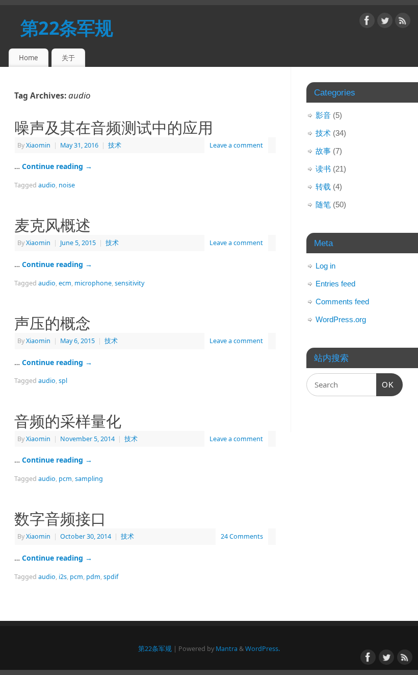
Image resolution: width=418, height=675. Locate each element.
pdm (93, 576)
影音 (323, 115)
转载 (323, 186)
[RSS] (402, 22)
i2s (63, 576)
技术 (114, 145)
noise (67, 185)
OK (385, 384)
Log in (325, 265)
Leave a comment (236, 145)
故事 (323, 151)
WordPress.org (341, 319)
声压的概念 (52, 322)
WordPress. (262, 648)
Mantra (227, 648)
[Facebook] (367, 22)
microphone (93, 283)
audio (47, 185)
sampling (89, 478)
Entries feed (335, 283)
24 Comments (242, 536)
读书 (323, 168)
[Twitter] (385, 22)
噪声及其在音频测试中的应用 (113, 127)
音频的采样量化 (67, 421)
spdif (110, 576)
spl (63, 380)
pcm (65, 478)
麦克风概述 (52, 224)
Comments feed (342, 301)
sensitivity (129, 283)
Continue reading (57, 166)
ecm (65, 283)
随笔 (323, 204)
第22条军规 (66, 27)
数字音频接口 (60, 518)
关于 (68, 57)
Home (28, 57)
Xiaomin (38, 145)
